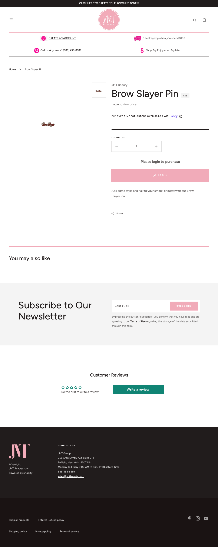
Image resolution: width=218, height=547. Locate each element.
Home (12, 69)
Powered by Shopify (20, 472)
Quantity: (119, 137)
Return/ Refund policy (51, 519)
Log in (163, 175)
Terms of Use (138, 321)
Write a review (138, 389)
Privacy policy (43, 531)
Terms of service (69, 531)
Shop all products (19, 519)
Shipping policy (18, 531)
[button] (11, 19)
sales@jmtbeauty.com (71, 476)
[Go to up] (212, 541)
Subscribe (183, 306)
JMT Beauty (16, 468)
